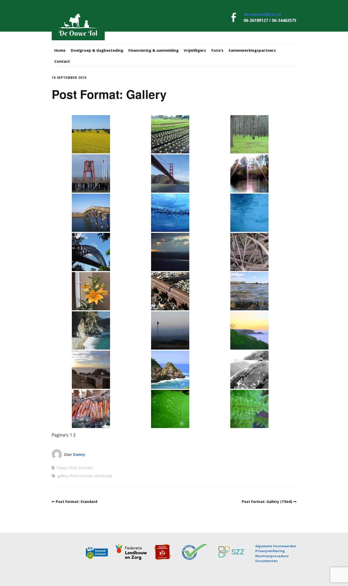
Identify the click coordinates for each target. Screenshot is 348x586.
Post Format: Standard (76, 501)
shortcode (103, 475)
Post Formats (81, 467)
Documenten (266, 560)
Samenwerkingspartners (252, 50)
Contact (62, 61)
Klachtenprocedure (272, 556)
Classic (62, 467)
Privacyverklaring (270, 551)
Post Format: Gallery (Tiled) (267, 501)
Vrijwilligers (195, 50)
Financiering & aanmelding (153, 50)
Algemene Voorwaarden (275, 546)
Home (59, 50)
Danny (79, 454)
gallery (62, 475)
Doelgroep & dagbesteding (97, 50)
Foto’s (217, 50)
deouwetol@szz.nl (262, 14)
